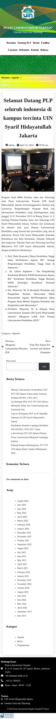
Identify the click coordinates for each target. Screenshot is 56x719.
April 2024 (22, 608)
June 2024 (21, 600)
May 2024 (21, 604)
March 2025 (22, 568)
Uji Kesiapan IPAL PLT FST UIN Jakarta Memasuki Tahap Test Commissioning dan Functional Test (29, 406)
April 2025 (22, 564)
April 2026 (22, 517)
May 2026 (21, 513)
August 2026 (22, 501)
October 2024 (23, 588)
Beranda (5, 77)
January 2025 (23, 576)
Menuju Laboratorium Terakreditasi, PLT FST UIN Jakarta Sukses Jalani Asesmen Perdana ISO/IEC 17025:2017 (29, 394)
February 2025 (23, 572)
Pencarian (11, 361)
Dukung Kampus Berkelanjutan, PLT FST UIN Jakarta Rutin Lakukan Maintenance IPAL (29, 449)
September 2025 (24, 544)
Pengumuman (23, 645)
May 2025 (21, 560)
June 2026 (21, 509)
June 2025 (21, 556)
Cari (44, 366)
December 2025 (24, 533)
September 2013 (24, 611)
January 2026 (23, 529)
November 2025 (24, 536)
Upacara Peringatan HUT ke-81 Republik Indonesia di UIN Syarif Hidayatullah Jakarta (29, 417)
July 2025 (21, 552)
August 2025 (22, 548)
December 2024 (24, 580)
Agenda (15, 77)
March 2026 (22, 521)
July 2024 (21, 596)
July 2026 (21, 505)
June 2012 (21, 616)
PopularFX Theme (42, 709)
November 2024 (24, 584)
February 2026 (23, 525)
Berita (20, 641)
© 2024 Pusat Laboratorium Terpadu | (21, 709)
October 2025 (23, 540)
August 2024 (22, 592)
